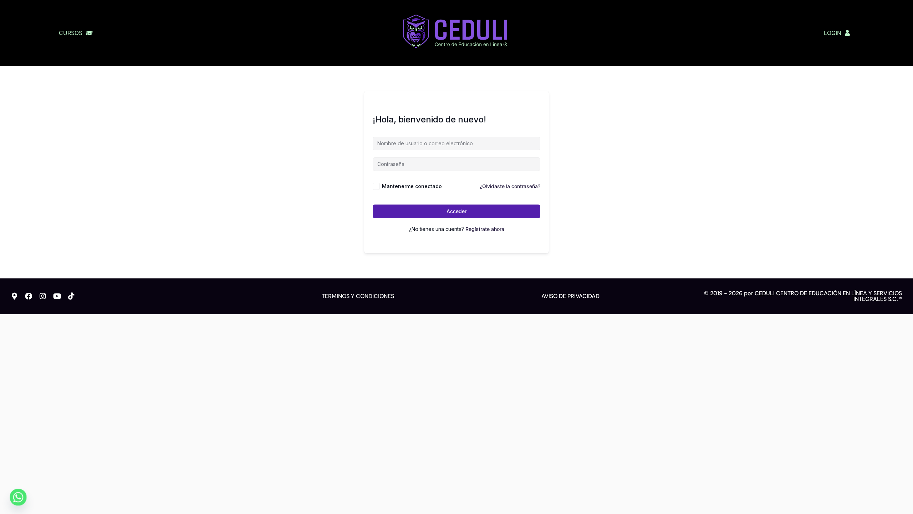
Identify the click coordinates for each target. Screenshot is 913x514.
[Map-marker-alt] (14, 296)
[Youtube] (57, 296)
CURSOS (70, 32)
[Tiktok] (71, 296)
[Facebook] (28, 296)
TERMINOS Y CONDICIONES (358, 296)
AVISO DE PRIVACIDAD (570, 296)
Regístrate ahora (484, 229)
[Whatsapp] (18, 497)
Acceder (456, 211)
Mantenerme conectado (412, 186)
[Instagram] (42, 296)
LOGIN (832, 32)
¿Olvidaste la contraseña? (510, 186)
